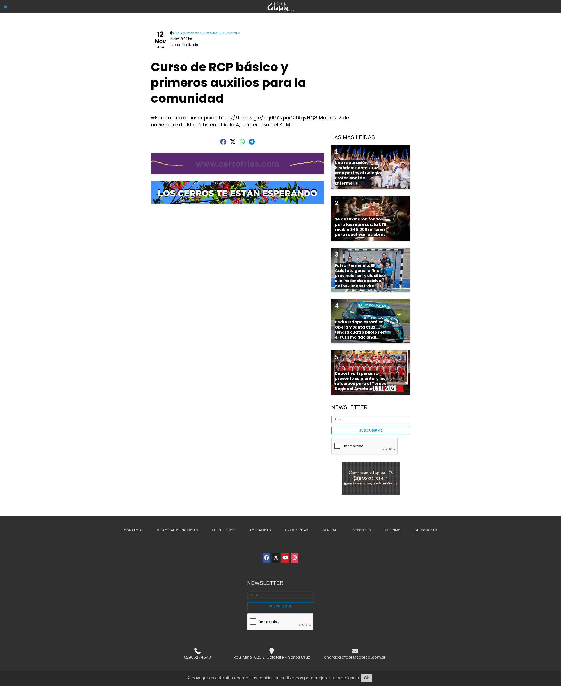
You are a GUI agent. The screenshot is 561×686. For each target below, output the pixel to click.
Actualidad (260, 530)
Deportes (361, 530)
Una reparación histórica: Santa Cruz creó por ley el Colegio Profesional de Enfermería (358, 173)
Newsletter (349, 407)
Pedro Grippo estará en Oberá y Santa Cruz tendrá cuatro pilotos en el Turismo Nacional (360, 329)
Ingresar (428, 530)
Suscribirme (371, 430)
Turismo (393, 530)
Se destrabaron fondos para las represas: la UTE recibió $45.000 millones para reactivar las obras (360, 226)
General (330, 530)
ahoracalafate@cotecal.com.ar (355, 657)
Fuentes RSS (224, 530)
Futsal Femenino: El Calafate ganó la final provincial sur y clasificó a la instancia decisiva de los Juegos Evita (360, 276)
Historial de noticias (177, 530)
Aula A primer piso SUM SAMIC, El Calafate (206, 33)
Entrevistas (296, 530)
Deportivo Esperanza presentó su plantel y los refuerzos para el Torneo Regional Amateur (361, 381)
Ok (366, 678)
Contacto (133, 530)
